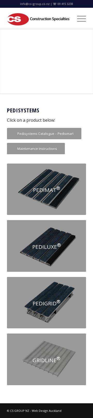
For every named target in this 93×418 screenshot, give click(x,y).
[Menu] (79, 18)
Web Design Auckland (46, 411)
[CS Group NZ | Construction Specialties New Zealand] (38, 18)
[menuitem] (79, 18)
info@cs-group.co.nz (35, 4)
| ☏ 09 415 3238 (61, 4)
